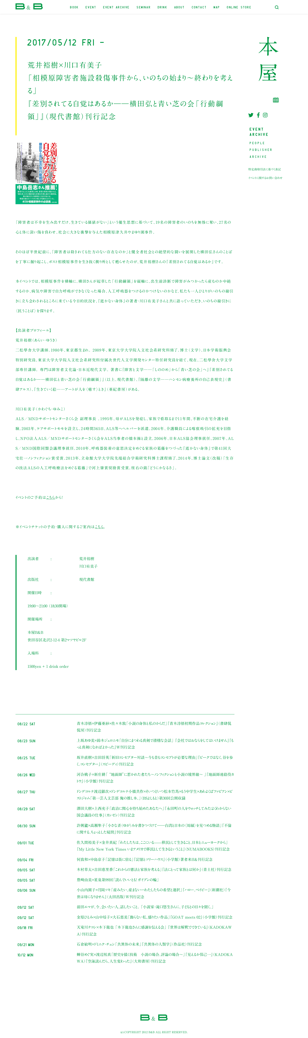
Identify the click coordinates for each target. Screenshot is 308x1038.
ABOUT (179, 7)
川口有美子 (88, 566)
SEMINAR (144, 7)
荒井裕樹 (86, 559)
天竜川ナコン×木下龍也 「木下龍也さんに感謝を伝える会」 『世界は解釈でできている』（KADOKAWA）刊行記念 (154, 930)
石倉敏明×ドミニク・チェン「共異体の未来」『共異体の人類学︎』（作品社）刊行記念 (139, 944)
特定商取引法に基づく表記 (264, 169)
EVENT (91, 7)
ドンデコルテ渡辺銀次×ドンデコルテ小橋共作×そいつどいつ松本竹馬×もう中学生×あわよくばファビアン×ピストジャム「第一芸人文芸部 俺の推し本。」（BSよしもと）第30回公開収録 (155, 795)
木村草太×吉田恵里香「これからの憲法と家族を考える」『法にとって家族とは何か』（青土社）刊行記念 (154, 869)
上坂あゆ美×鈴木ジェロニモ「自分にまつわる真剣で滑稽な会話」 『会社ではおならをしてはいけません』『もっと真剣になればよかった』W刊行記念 (155, 744)
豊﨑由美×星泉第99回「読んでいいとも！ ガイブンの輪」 (118, 880)
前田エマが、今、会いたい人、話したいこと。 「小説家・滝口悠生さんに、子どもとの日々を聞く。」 (145, 907)
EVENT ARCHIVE (116, 7)
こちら (50, 497)
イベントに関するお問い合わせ (265, 177)
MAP (217, 7)
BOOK (74, 7)
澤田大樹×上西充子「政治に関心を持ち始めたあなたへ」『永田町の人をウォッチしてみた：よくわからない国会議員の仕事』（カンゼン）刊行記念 (154, 812)
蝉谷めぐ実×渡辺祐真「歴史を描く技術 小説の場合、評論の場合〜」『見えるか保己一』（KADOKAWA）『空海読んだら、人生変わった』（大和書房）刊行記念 (155, 958)
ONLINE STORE (239, 7)
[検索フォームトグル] (277, 7)
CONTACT (199, 7)
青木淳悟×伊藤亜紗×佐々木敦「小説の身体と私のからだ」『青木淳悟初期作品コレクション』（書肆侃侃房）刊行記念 (154, 727)
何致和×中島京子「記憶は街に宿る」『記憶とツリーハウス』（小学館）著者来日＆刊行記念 (145, 859)
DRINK (162, 7)
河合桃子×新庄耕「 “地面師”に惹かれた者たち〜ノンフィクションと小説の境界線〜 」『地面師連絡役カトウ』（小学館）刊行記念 (155, 778)
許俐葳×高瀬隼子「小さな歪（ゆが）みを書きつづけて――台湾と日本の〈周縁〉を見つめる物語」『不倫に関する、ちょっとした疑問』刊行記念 (154, 829)
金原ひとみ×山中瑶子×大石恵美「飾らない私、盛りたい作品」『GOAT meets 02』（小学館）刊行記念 (155, 917)
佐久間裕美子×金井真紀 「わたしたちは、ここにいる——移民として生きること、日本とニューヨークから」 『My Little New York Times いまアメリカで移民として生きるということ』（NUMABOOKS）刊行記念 (153, 846)
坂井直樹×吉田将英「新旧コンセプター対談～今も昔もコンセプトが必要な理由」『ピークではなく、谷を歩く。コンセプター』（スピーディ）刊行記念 (155, 761)
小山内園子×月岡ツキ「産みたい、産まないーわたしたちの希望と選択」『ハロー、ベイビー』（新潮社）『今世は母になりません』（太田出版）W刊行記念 (154, 893)
